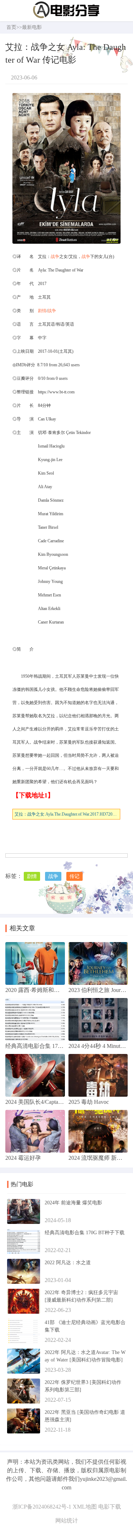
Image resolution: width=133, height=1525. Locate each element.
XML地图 (85, 1507)
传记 (74, 876)
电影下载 (109, 1507)
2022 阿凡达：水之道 (68, 1262)
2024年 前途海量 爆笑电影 (73, 1202)
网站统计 (66, 1521)
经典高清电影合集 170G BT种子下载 (84, 1232)
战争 (55, 256)
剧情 (42, 310)
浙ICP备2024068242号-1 (41, 1507)
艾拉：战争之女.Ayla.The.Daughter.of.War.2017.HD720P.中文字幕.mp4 (67, 814)
